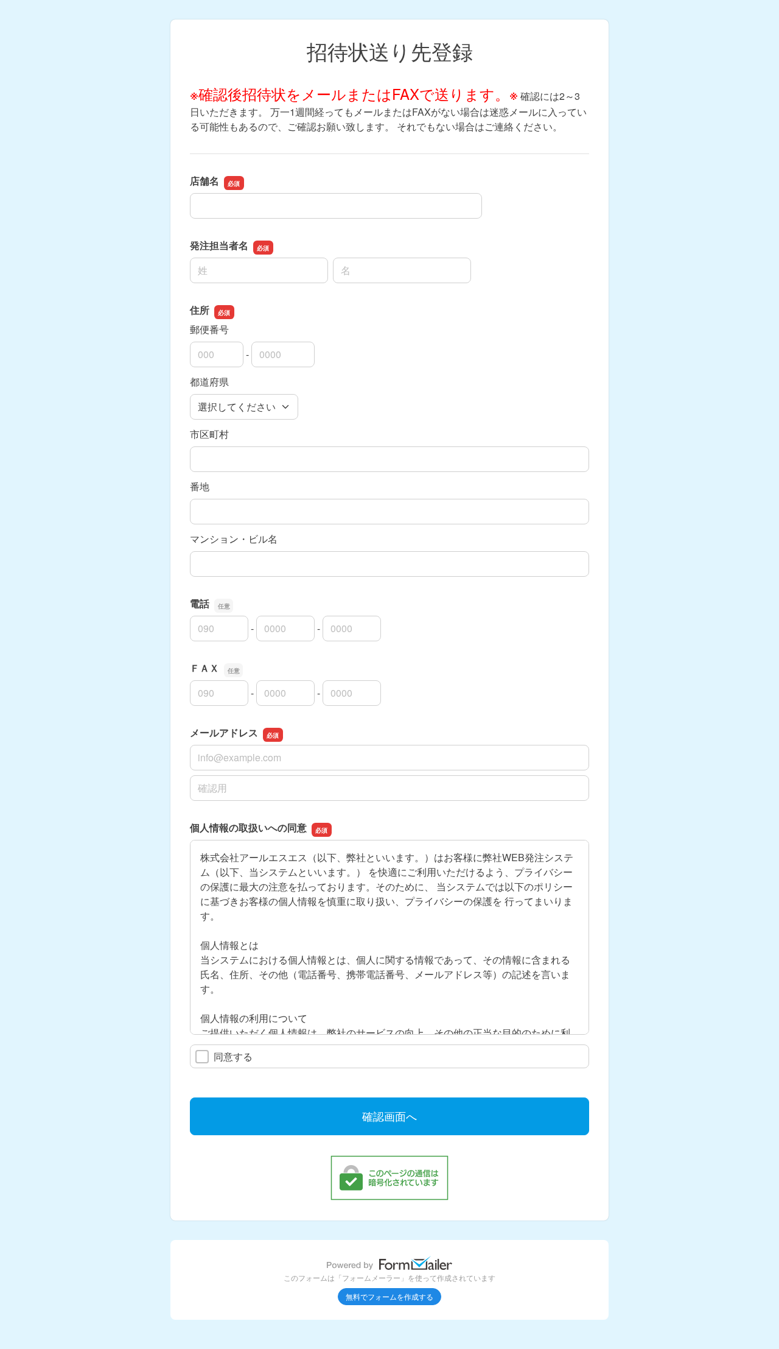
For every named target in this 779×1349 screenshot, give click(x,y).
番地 (199, 486)
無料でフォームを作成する (389, 1296)
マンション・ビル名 (234, 539)
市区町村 (209, 434)
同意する (233, 1056)
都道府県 (209, 382)
